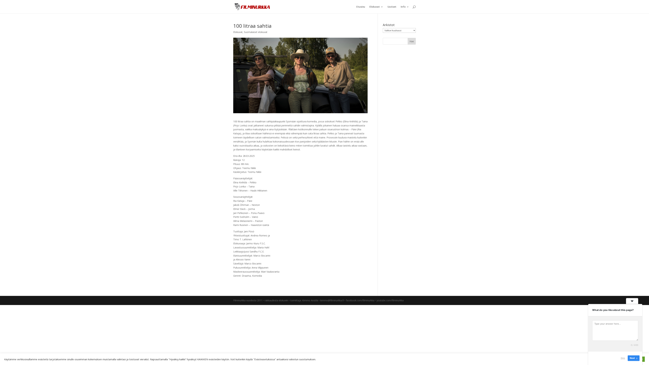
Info (403, 7)
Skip (623, 358)
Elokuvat (374, 7)
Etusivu (360, 7)
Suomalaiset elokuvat (255, 32)
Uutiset (392, 7)
